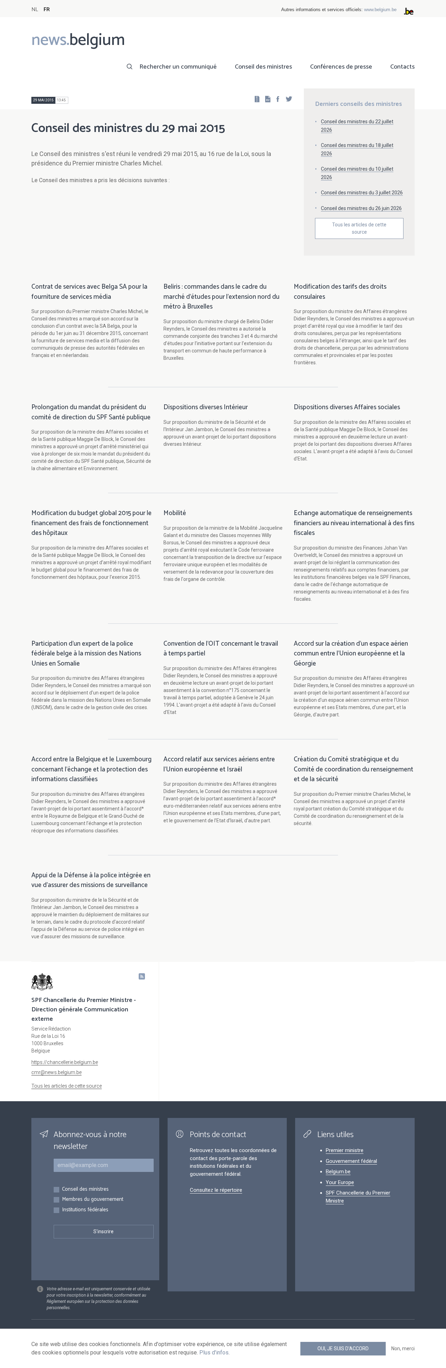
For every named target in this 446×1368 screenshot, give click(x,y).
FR (47, 9)
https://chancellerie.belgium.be (64, 1062)
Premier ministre (344, 1150)
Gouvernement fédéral (351, 1161)
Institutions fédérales (85, 1210)
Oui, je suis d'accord (343, 1348)
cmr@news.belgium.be (56, 1072)
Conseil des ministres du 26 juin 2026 (361, 208)
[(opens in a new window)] (275, 98)
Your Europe (340, 1182)
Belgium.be (338, 1171)
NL (34, 9)
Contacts (402, 67)
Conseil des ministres (263, 67)
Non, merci (403, 1348)
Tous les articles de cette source (359, 228)
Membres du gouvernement (92, 1200)
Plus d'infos (214, 1352)
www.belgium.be (380, 9)
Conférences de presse (341, 67)
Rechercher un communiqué (178, 67)
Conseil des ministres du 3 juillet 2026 (362, 192)
